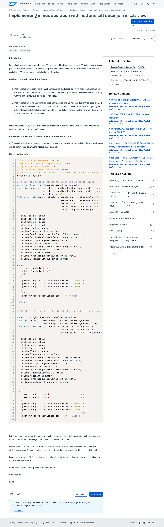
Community (25, 4)
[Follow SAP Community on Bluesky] (144, 523)
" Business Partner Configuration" (122, 67)
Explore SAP (139, 4)
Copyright (34, 523)
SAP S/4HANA (25, 51)
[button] (145, 38)
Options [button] (132, 25)
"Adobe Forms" (115, 71)
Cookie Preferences (85, 523)
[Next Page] (134, 87)
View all (112, 253)
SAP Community (14, 10)
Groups (61, 4)
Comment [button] (96, 494)
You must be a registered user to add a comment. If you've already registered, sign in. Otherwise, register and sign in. (52, 504)
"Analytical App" (138, 71)
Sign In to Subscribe (143, 21)
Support (71, 523)
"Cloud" (137, 76)
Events (93, 4)
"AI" (127, 71)
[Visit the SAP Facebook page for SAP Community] (140, 523)
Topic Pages (118, 4)
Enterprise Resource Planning (53, 10)
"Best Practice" (115, 76)
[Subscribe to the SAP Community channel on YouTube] (149, 523)
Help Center (105, 4)
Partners (84, 4)
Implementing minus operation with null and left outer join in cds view (77, 15)
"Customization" (130, 80)
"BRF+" (128, 76)
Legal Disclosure (47, 523)
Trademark (61, 523)
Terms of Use (22, 523)
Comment (18, 510)
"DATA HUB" (144, 80)
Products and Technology (44, 4)
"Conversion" (114, 80)
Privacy (12, 523)
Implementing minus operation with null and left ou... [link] (107, 10)
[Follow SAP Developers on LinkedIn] (153, 523)
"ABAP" (140, 67)
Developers (73, 4)
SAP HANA (13, 51)
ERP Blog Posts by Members (76, 10)
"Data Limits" (114, 84)
